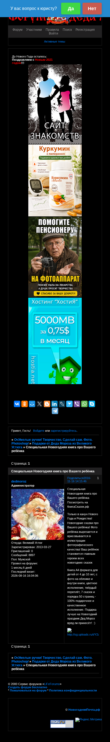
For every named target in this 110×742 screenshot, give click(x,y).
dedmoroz (18, 481)
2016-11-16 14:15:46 (79, 479)
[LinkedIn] (54, 404)
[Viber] (77, 404)
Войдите (38, 430)
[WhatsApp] (84, 404)
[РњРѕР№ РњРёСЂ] (32, 404)
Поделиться (75, 478)
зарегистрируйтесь (64, 430)
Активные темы (54, 41)
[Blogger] (47, 404)
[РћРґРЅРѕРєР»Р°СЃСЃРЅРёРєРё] (24, 404)
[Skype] (92, 404)
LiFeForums (52, 684)
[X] (39, 404)
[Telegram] (55, 411)
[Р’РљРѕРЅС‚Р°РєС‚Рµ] (17, 404)
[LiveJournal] (62, 404)
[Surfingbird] (69, 404)
